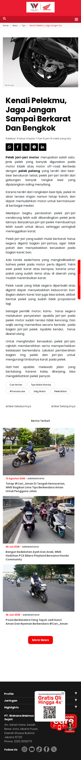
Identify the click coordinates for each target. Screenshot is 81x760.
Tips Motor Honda (41, 384)
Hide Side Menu (79, 279)
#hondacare (17, 391)
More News (40, 640)
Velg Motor (40, 391)
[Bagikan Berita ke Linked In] (42, 150)
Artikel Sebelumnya (18, 406)
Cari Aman (16, 384)
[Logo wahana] (40, 7)
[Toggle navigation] (75, 19)
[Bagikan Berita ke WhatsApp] (10, 150)
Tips (24, 25)
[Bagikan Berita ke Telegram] (35, 150)
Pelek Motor (60, 391)
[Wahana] (40, 7)
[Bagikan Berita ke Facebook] (18, 150)
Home (5, 25)
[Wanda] (69, 727)
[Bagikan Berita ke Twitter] (26, 150)
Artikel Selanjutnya (63, 406)
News (15, 25)
